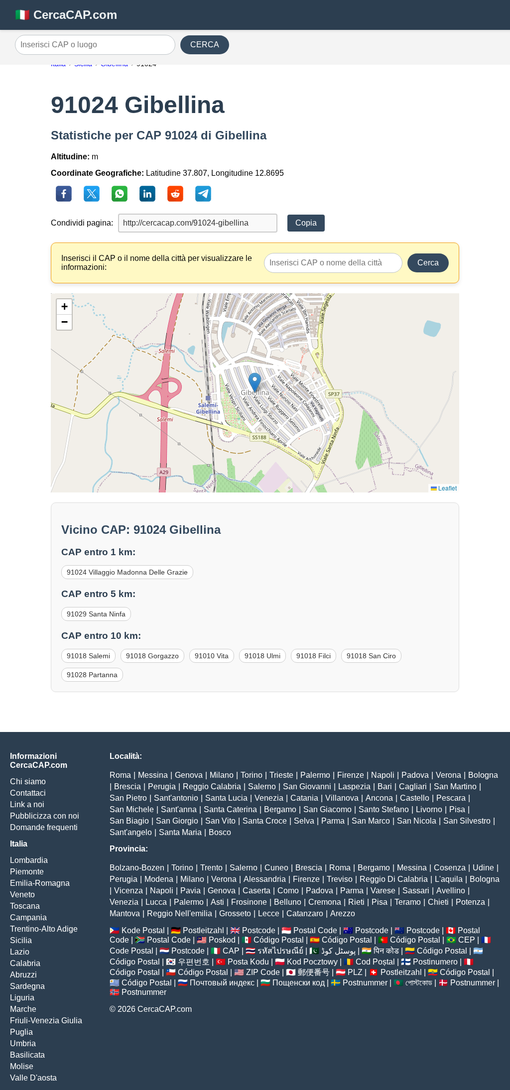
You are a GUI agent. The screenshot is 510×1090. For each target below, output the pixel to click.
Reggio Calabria (212, 786)
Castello (414, 798)
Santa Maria (180, 832)
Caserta (256, 890)
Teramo (407, 902)
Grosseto (235, 913)
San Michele (132, 809)
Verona (448, 775)
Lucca (156, 902)
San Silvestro (467, 821)
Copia (306, 223)
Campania (28, 917)
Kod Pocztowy (312, 962)
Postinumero (435, 962)
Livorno (429, 809)
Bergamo (280, 809)
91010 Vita (212, 656)
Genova (189, 775)
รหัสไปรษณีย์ (280, 951)
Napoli (382, 775)
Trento (211, 867)
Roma (120, 775)
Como (288, 890)
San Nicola (416, 821)
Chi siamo (28, 781)
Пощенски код (298, 982)
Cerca (428, 262)
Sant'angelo (131, 832)
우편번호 (194, 962)
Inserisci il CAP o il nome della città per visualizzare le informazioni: (156, 262)
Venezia (269, 798)
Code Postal (131, 951)
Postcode (258, 930)
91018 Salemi (88, 656)
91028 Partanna (92, 675)
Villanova (342, 798)
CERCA (204, 44)
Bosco (220, 832)
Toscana (25, 906)
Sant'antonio (176, 798)
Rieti (356, 902)
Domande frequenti (44, 827)
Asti (217, 902)
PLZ (355, 972)
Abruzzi (23, 974)
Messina (153, 775)
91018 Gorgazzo (152, 656)
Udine (483, 867)
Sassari (415, 890)
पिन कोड (386, 951)
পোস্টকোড (418, 982)
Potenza (470, 902)
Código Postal (279, 940)
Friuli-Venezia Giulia (46, 1020)
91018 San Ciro (371, 656)
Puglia (21, 1032)
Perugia (162, 786)
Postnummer (365, 982)
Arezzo (342, 913)
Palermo (315, 775)
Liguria (22, 997)
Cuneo (276, 867)
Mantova (125, 913)
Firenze (350, 775)
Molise (21, 1066)
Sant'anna (179, 809)
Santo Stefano (384, 809)
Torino (251, 775)
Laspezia (354, 786)
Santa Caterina (230, 809)
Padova (415, 775)
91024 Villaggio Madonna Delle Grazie (127, 572)
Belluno (287, 902)
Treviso (340, 879)
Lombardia (29, 860)
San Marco (371, 821)
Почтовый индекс (222, 982)
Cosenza (450, 867)
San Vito (220, 821)
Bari (385, 786)
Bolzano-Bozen (137, 867)
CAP (231, 951)
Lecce (268, 913)
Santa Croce (265, 821)
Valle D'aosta (33, 1078)
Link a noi (27, 804)
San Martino (455, 786)
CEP (466, 940)
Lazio (19, 952)
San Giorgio (177, 821)
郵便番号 (314, 972)
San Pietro (128, 798)
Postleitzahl (203, 930)
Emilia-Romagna (40, 883)
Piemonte (27, 871)
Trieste (281, 775)
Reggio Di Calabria (394, 879)
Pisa (457, 809)
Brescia (127, 786)
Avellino (450, 890)
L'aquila (449, 879)
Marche (23, 1009)
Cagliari (413, 786)
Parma (333, 821)
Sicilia (21, 940)
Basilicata (27, 1055)
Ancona (379, 798)
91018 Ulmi (262, 656)
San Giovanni (307, 786)
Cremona (324, 902)
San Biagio (129, 821)
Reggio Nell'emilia (179, 913)
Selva (304, 821)
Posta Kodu (248, 962)
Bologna (483, 775)
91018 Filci (313, 656)
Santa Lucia (226, 798)
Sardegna (27, 986)
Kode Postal (143, 930)
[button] (255, 382)
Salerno (262, 786)
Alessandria (265, 879)
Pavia (190, 890)
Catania (304, 798)
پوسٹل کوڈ (338, 951)
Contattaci (28, 793)
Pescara (451, 798)
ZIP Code (263, 972)
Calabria (25, 963)
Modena (158, 879)
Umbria (23, 1043)
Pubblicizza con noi (44, 816)
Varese (383, 890)
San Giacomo (327, 809)
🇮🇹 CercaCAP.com (66, 14)
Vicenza (128, 890)
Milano (222, 775)
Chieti (438, 902)
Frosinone (249, 902)
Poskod (222, 940)
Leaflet (447, 488)
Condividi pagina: (82, 223)
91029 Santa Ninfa (96, 614)
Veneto (22, 894)
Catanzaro (304, 913)
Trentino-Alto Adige (44, 929)
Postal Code (315, 930)
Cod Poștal (375, 962)
